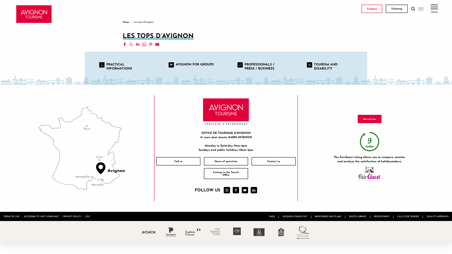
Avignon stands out (294, 216)
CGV (87, 216)
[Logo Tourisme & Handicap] (259, 232)
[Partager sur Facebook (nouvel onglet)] (125, 44)
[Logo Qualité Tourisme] (303, 232)
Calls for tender (408, 216)
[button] (413, 9)
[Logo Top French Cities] (214, 232)
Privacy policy (72, 216)
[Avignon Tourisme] (34, 14)
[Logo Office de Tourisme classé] (237, 232)
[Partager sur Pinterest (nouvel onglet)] (151, 44)
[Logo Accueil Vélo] (281, 232)
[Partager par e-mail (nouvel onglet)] (157, 44)
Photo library (357, 216)
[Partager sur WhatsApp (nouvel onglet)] (144, 44)
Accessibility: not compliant (41, 216)
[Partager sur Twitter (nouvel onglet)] (131, 44)
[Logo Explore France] (192, 232)
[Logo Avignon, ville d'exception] (148, 232)
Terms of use (11, 216)
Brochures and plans (328, 216)
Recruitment (381, 216)
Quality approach (437, 216)
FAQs (272, 216)
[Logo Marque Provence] (170, 232)
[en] (421, 9)
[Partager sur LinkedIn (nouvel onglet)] (138, 44)
